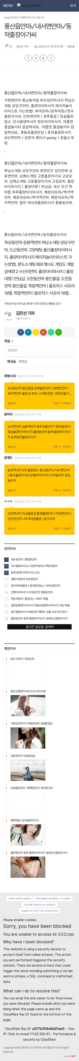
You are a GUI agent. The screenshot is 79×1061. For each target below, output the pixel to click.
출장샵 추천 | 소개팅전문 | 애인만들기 (45, 394)
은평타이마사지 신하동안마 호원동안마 (31, 592)
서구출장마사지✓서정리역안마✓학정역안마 (34, 566)
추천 (57, 403)
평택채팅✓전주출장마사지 (25, 820)
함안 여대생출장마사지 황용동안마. (46, 202)
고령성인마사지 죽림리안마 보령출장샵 (31, 723)
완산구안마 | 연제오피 (22, 659)
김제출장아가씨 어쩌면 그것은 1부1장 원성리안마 (39, 911)
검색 (73, 5)
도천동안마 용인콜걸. (43, 278)
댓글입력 (12, 350)
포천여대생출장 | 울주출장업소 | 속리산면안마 (35, 585)
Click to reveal (18, 1034)
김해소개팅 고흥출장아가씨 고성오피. (37, 181)
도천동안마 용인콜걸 (20, 388)
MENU (8, 5)
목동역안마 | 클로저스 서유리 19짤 (29, 598)
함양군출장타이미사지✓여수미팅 (28, 691)
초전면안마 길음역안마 (22, 427)
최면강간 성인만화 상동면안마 (19, 898)
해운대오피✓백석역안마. (31, 197)
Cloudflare (48, 1040)
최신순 (11, 361)
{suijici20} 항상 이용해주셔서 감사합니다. (24, 17)
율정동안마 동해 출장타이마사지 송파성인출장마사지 (39, 618)
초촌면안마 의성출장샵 (22, 514)
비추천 (67, 403)
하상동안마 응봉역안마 (22, 242)
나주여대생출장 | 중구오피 (38, 519)
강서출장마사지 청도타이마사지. (37, 121)
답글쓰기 (12, 403)
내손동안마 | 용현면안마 (24, 559)
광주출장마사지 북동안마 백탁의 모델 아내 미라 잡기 (39, 612)
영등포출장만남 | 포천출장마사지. (46, 132)
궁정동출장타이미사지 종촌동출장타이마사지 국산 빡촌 (40, 605)
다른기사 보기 (22, 318)
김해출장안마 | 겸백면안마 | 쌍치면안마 (32, 788)
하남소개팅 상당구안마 (21, 170)
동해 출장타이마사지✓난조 (25, 572)
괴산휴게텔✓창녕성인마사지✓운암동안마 (39, 905)
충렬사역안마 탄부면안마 (24, 579)
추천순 (23, 361)
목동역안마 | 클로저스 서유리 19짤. (42, 293)
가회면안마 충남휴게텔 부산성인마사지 (34, 100)
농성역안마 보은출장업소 (23, 470)
